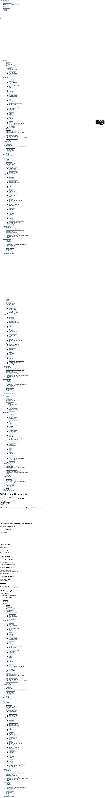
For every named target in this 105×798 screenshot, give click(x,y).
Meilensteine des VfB (11, 65)
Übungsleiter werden (13, 74)
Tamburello (11, 112)
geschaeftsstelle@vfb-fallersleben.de (8, 553)
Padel (10, 99)
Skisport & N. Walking (14, 107)
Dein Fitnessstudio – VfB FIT (12, 131)
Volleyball (11, 121)
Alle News (8, 68)
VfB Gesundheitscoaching (14, 124)
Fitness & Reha (6, 128)
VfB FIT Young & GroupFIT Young (17, 123)
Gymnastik (11, 91)
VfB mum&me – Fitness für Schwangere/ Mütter (17, 137)
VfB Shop (8, 62)
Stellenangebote (12, 71)
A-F (7, 78)
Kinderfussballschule (13, 95)
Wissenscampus (6, 154)
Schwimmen (11, 109)
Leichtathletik (12, 98)
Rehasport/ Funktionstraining (15, 103)
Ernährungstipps (9, 133)
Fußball (10, 89)
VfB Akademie (12, 76)
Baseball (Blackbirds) (13, 82)
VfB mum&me (12, 127)
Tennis (10, 114)
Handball (11, 92)
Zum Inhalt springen (4, 0)
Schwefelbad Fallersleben (8, 155)
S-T (6, 105)
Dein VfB (5, 60)
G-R (7, 90)
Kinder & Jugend (7, 141)
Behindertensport (12, 83)
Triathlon (11, 118)
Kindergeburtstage (10, 149)
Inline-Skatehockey (13, 94)
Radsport (11, 101)
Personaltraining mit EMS (11, 135)
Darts (10, 87)
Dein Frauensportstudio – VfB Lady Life (15, 132)
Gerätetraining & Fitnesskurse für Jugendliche (16, 146)
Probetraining (9, 130)
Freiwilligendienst (13, 73)
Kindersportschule (13, 96)
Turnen (10, 117)
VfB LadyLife (12, 126)
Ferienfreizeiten (9, 145)
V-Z (7, 119)
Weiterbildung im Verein (11, 69)
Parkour (10, 100)
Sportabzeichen (12, 108)
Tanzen (10, 113)
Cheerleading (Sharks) (14, 85)
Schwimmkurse (12, 110)
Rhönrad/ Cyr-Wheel (13, 104)
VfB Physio (8, 140)
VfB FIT (11, 122)
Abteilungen (5, 77)
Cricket (10, 86)
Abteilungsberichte (10, 67)
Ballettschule (11, 81)
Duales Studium (12, 72)
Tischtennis (11, 115)
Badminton (11, 80)
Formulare (8, 63)
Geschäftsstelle (9, 64)
